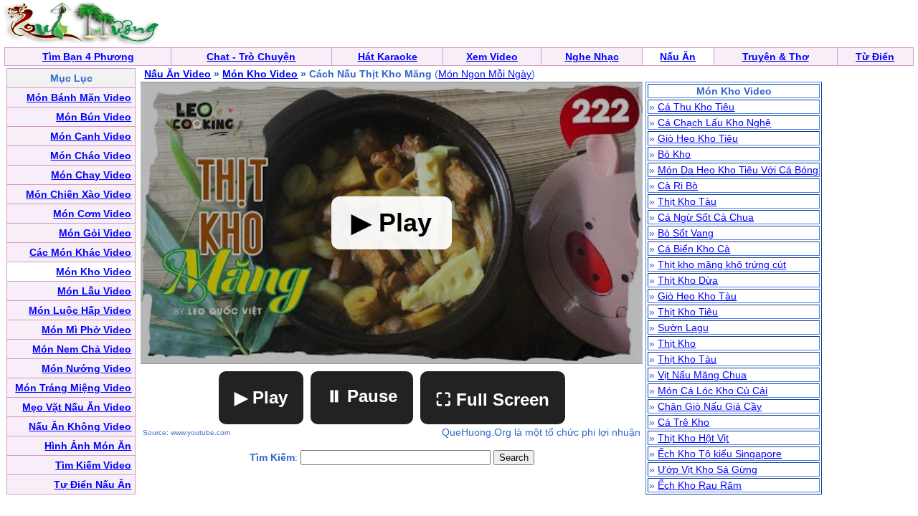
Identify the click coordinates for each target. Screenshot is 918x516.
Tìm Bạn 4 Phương (88, 56)
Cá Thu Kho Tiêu (696, 107)
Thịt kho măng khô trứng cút (722, 264)
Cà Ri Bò (678, 185)
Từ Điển (875, 56)
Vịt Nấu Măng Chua (702, 375)
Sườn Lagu (683, 327)
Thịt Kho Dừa (688, 280)
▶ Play (261, 397)
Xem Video (492, 56)
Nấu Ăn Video (177, 74)
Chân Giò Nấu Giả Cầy (710, 406)
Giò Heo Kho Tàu (697, 296)
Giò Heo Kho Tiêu (698, 138)
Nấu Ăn (678, 56)
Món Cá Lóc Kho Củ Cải (712, 390)
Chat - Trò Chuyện (251, 56)
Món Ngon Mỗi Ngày (484, 74)
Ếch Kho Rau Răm (700, 485)
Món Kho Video (260, 74)
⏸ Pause (361, 396)
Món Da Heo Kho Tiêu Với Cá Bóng (738, 170)
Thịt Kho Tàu (687, 201)
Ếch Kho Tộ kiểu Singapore (720, 453)
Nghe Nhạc (592, 56)
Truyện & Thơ (775, 56)
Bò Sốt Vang (686, 233)
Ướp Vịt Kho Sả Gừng (707, 469)
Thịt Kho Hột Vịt (693, 438)
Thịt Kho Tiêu (688, 311)
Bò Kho (674, 154)
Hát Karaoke (387, 56)
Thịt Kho (677, 343)
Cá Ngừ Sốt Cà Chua (706, 217)
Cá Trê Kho (683, 422)
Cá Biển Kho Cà (694, 248)
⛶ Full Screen (492, 399)
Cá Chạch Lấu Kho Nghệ (714, 122)
